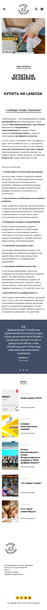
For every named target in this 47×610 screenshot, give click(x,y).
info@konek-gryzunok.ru (13, 574)
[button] (20, 370)
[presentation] (5, 37)
